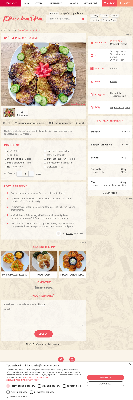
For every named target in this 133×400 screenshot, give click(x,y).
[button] (45, 380)
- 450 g (13, 151)
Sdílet (81, 123)
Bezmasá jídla (119, 95)
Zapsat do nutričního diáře (31, 123)
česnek (50, 154)
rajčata (104, 15)
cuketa (115, 15)
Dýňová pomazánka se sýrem (15, 275)
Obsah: (7, 309)
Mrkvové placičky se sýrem (73, 275)
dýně (9, 151)
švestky (94, 15)
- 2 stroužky (56, 154)
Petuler (69, 233)
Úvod (26, 3)
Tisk (8, 123)
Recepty (38, 3)
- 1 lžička (61, 158)
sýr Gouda (52, 166)
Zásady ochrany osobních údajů (36, 377)
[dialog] (66, 381)
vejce (9, 154)
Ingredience (56, 3)
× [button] (130, 364)
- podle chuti (15, 166)
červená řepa (109, 20)
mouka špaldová (15, 158)
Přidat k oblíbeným (61, 123)
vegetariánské (117, 107)
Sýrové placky (43, 275)
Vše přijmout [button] (105, 377)
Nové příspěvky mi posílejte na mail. (43, 344)
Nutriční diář (90, 3)
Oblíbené (111, 3)
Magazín (74, 3)
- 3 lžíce (19, 158)
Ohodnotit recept (118, 43)
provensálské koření (56, 158)
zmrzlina (95, 20)
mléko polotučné (15, 162)
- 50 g (55, 166)
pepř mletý (52, 151)
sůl (8, 166)
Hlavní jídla (115, 93)
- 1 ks (12, 154)
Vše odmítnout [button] (105, 384)
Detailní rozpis (110, 192)
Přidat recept (11, 3)
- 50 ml (19, 162)
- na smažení (59, 162)
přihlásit (41, 304)
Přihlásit (126, 3)
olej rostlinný (53, 162)
